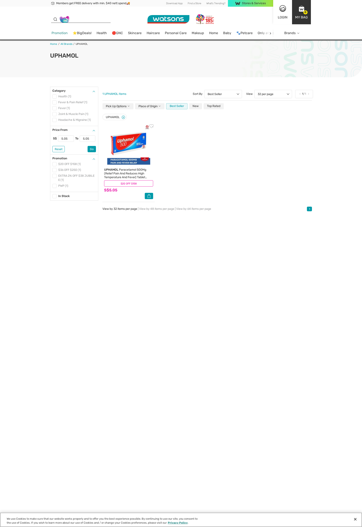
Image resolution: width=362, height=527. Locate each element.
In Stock (64, 196)
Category (59, 91)
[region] (181, 520)
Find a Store (194, 3)
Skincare (135, 33)
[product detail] (128, 145)
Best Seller (177, 106)
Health (102, 33)
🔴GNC (117, 33)
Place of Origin (148, 106)
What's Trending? (215, 3)
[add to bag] (149, 196)
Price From (60, 130)
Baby (227, 33)
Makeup (198, 33)
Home (213, 33)
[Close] (123, 117)
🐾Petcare (244, 33)
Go (92, 149)
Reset (58, 149)
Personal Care (176, 33)
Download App (174, 3)
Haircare (153, 33)
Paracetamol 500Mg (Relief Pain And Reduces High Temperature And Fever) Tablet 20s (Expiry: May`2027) (125, 175)
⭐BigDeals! (82, 33)
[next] (270, 33)
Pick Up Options (116, 106)
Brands (290, 33)
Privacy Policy (178, 522)
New (196, 106)
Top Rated (213, 106)
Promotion (60, 33)
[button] (301, 12)
